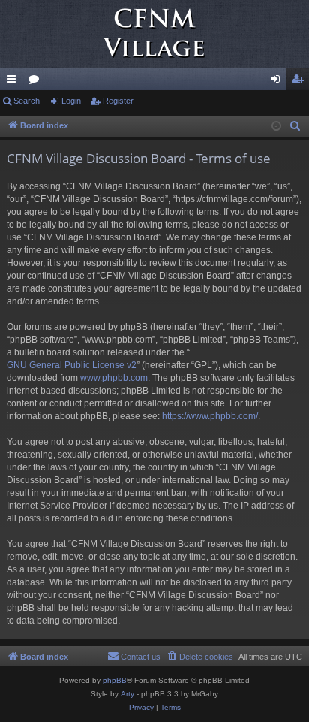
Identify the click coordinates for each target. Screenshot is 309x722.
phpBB (115, 680)
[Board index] (154, 34)
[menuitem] (295, 126)
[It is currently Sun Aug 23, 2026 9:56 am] (276, 126)
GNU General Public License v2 (71, 365)
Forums (36, 82)
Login (71, 100)
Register (118, 100)
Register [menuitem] (300, 82)
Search (27, 100)
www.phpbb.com (114, 378)
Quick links (14, 82)
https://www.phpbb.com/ (210, 416)
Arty (127, 694)
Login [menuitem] (278, 82)
